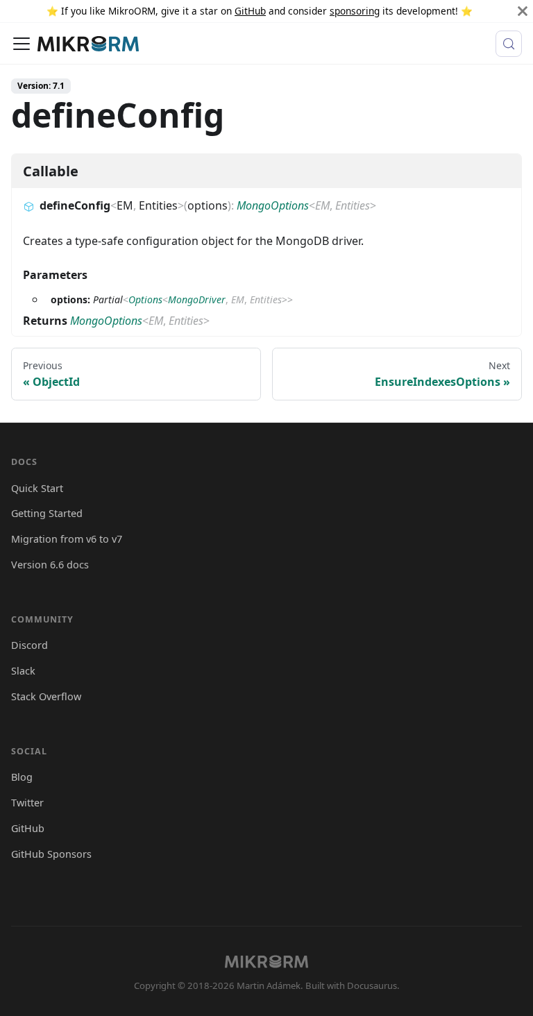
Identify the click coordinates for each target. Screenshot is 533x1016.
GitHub (250, 10)
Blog (22, 777)
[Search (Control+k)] (509, 44)
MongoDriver (197, 299)
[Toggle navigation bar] (21, 43)
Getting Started (47, 513)
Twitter (27, 802)
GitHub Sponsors (51, 854)
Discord (29, 645)
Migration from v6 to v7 (66, 538)
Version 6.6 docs (50, 564)
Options (145, 299)
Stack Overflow (46, 696)
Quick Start (37, 488)
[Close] (522, 11)
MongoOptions (273, 205)
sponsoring (355, 10)
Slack (23, 670)
